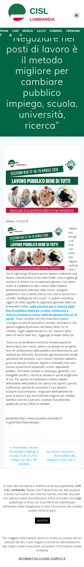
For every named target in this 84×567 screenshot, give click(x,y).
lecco (41, 31)
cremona (73, 31)
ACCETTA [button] (42, 520)
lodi (15, 31)
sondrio (56, 31)
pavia (4, 31)
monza (27, 31)
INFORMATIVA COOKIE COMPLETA (42, 558)
